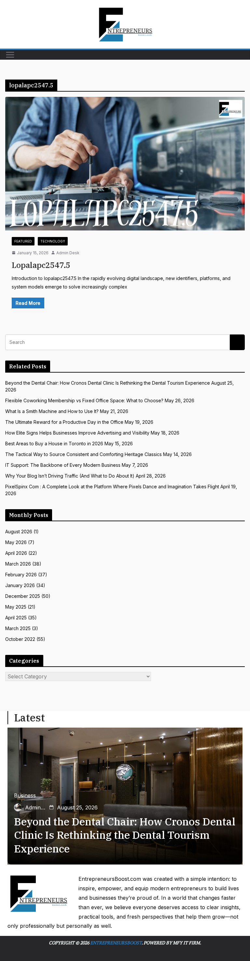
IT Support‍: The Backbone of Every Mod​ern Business (62, 465)
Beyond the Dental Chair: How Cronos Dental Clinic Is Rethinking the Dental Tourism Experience (107, 383)
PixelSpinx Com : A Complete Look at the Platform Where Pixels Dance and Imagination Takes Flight (112, 486)
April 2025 (16, 617)
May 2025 (15, 607)
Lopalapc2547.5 (41, 265)
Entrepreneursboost (116, 942)
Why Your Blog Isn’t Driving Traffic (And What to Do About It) (69, 476)
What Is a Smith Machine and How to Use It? (52, 411)
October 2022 (20, 639)
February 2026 (21, 574)
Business (25, 795)
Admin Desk (67, 252)
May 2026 (16, 542)
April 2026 (16, 553)
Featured (23, 241)
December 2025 (22, 596)
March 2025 (18, 628)
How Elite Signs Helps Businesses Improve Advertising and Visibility (77, 433)
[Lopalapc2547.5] (125, 163)
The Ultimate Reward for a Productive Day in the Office (64, 422)
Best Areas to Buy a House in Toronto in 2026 (54, 443)
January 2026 (20, 585)
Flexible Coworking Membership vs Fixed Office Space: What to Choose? (84, 400)
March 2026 (18, 564)
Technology (52, 241)
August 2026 (18, 531)
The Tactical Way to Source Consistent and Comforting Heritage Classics (83, 454)
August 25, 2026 (77, 807)
